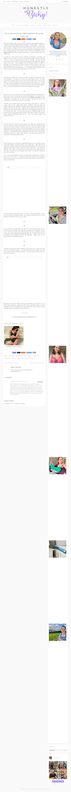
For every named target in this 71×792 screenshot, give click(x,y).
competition (7, 358)
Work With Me (14, 1)
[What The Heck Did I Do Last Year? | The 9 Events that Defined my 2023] (57, 632)
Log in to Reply (40, 381)
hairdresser (20, 358)
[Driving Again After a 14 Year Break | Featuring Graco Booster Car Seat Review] (57, 215)
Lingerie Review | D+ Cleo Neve (37, 362)
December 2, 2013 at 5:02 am (22, 381)
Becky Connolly (16, 367)
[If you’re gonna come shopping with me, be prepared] (53, 765)
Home (4, 1)
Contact (21, 1)
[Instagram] (67, 1)
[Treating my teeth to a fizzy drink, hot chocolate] (53, 774)
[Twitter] (57, 59)
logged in (12, 403)
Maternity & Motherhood (22, 25)
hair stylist (14, 358)
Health (33, 25)
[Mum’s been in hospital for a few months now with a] (62, 765)
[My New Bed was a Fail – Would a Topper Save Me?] (57, 548)
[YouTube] (65, 1)
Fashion (39, 25)
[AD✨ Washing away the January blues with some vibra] (62, 774)
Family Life (55, 25)
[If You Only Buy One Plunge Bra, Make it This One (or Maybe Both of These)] (57, 87)
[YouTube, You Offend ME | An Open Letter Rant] (57, 465)
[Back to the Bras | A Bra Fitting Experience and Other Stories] (57, 354)
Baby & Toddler (47, 25)
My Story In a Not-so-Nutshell (11, 362)
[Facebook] (62, 1)
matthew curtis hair (29, 358)
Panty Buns (12, 381)
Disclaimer (27, 1)
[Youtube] (60, 59)
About (8, 1)
